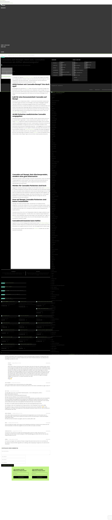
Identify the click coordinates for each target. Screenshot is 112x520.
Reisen (54, 67)
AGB (52, 98)
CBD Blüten (76, 67)
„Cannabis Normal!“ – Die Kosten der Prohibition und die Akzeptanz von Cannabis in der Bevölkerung (27, 304)
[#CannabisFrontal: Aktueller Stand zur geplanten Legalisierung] (27, 337)
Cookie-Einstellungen (55, 100)
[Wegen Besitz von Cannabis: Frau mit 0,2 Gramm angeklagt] (45, 308)
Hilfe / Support (54, 287)
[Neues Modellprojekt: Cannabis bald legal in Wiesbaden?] (27, 323)
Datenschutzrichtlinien (107, 89)
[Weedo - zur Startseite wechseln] (57, 92)
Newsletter (88, 62)
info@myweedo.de (3, 3)
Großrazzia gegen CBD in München (7, 331)
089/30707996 (10, 3)
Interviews (63, 64)
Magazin (3, 0)
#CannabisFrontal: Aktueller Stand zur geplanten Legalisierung (26, 339)
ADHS (27, 88)
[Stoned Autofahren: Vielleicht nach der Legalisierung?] (45, 330)
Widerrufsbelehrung (55, 288)
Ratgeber (63, 67)
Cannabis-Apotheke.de (29, 129)
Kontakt (52, 283)
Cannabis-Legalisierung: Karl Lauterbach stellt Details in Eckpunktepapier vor (9, 304)
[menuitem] (56, 97)
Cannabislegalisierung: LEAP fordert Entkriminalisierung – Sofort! (8, 346)
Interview (35, 132)
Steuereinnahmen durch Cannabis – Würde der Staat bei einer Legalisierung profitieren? (45, 325)
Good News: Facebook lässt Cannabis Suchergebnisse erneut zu (43, 339)
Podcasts (55, 75)
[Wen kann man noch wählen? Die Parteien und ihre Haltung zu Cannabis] (45, 301)
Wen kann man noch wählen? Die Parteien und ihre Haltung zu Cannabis (44, 304)
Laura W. (13, 57)
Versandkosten (72, 354)
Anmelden (39, 477)
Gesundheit (55, 70)
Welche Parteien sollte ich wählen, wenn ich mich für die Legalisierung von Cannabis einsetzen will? (38, 273)
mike (6, 422)
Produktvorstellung (66, 74)
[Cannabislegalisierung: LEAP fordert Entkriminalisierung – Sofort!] (10, 344)
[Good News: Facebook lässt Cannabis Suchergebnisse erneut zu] (45, 337)
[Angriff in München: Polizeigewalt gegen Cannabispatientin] (10, 315)
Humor (62, 62)
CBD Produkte (77, 65)
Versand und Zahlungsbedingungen (58, 285)
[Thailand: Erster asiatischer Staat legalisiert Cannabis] (27, 344)
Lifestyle (55, 65)
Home (2, 55)
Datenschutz (53, 102)
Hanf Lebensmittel (78, 72)
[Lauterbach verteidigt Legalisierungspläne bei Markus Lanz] (27, 315)
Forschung (55, 72)
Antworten (48, 354)
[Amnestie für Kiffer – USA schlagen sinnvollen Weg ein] (10, 323)
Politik (5, 55)
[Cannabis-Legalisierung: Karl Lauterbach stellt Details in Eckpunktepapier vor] (10, 301)
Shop (1, 0)
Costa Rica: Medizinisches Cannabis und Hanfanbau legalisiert (8, 339)
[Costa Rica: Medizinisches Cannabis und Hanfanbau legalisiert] (10, 337)
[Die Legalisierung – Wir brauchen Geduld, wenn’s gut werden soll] (27, 330)
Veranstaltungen (65, 72)
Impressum (88, 64)
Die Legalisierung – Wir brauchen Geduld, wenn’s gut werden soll (26, 332)
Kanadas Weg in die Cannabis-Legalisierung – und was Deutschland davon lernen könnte (13, 273)
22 (7, 333)
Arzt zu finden (46, 187)
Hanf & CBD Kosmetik (78, 70)
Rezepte (63, 69)
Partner (88, 67)
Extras (75, 77)
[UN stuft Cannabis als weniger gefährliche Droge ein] (45, 315)
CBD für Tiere (77, 75)
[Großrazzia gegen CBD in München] (10, 330)
